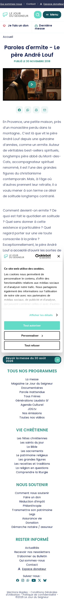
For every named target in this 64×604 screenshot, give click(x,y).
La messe (32, 379)
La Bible (32, 447)
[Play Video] (32, 84)
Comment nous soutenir (32, 493)
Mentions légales (17, 592)
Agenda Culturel (32, 405)
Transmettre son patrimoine (32, 510)
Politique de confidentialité (39, 594)
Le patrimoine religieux (32, 455)
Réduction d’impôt (32, 501)
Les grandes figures (32, 459)
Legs (32, 514)
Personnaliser (30, 335)
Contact (31, 4)
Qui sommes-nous (32, 560)
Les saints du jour (32, 443)
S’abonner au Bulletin (32, 556)
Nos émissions (32, 413)
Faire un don (32, 497)
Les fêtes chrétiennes (32, 438)
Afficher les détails (41, 315)
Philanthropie (32, 506)
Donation (32, 523)
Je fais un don (17, 25)
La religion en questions (32, 468)
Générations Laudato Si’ (32, 400)
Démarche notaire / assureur (32, 527)
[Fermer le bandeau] (58, 256)
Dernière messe (43, 27)
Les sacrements (32, 451)
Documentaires (32, 388)
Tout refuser (32, 345)
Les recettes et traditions (32, 464)
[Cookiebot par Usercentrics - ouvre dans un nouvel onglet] (37, 256)
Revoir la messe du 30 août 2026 (26, 359)
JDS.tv (32, 409)
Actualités (32, 548)
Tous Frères (32, 396)
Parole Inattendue (32, 392)
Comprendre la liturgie (32, 472)
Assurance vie (32, 518)
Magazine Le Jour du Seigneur (32, 384)
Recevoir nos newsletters (32, 552)
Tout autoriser (32, 325)
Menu (54, 15)
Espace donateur (34, 569)
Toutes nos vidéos (32, 417)
